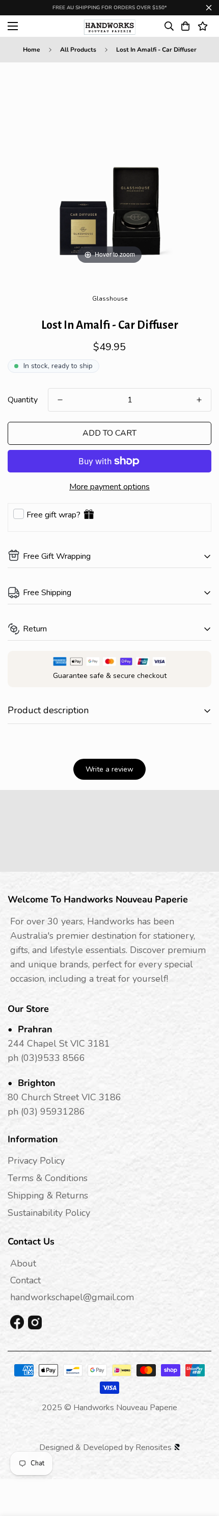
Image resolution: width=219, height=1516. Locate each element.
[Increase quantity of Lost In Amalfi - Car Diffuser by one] (199, 400)
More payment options (109, 486)
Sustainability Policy (49, 1213)
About (23, 1263)
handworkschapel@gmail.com (72, 1297)
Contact (25, 1280)
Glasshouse (109, 299)
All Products (78, 50)
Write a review (109, 769)
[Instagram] (35, 1322)
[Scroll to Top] (200, 1462)
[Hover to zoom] (109, 164)
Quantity (23, 399)
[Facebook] (17, 1323)
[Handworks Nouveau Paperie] (109, 26)
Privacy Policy (36, 1161)
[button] (185, 26)
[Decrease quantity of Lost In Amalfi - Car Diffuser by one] (60, 400)
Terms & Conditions (48, 1178)
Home (31, 50)
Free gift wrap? (53, 515)
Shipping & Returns (48, 1195)
